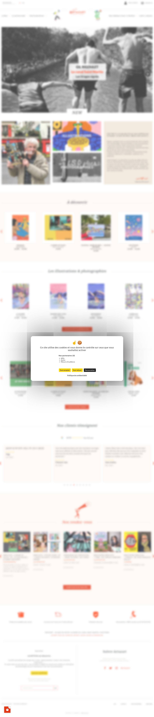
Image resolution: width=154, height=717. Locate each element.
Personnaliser (90, 370)
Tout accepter (65, 370)
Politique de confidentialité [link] (77, 375)
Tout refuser (77, 370)
